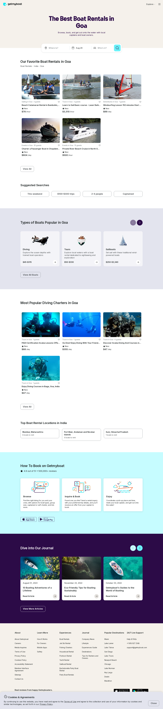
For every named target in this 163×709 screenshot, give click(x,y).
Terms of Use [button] (70, 701)
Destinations (87, 652)
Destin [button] (106, 677)
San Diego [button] (108, 652)
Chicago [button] (107, 664)
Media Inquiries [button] (21, 647)
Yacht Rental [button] (64, 660)
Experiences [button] (65, 633)
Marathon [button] (108, 681)
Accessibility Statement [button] (24, 664)
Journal (85, 633)
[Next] (140, 222)
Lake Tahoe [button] (109, 647)
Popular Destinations (114, 633)
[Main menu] (159, 4)
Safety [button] (39, 652)
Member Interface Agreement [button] (22, 669)
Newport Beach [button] (110, 660)
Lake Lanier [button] (108, 643)
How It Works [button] (42, 639)
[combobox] (55, 48)
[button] (26, 66)
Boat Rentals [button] (64, 639)
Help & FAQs (132, 639)
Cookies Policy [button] (20, 660)
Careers (18, 643)
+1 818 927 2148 (133, 643)
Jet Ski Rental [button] (65, 643)
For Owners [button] (41, 643)
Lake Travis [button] (108, 656)
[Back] (133, 222)
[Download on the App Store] (28, 519)
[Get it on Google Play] (46, 519)
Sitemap (18, 675)
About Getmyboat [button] (21, 639)
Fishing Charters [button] (66, 647)
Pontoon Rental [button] (66, 656)
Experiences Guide (89, 647)
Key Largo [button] (108, 672)
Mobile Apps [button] (42, 647)
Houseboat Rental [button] (67, 652)
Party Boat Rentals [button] (67, 675)
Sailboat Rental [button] (65, 664)
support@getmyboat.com (137, 647)
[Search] (117, 48)
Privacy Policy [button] (46, 704)
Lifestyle (85, 643)
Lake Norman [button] (109, 668)
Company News (88, 639)
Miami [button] (106, 639)
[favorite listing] (59, 102)
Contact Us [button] (19, 679)
